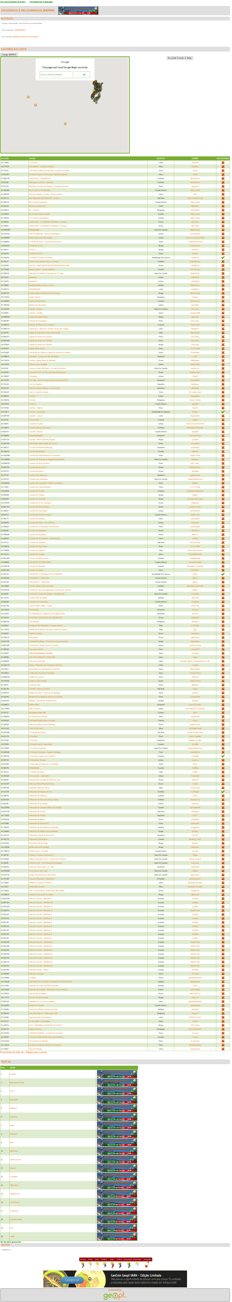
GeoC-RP (195, 606)
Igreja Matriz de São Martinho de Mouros (44, 669)
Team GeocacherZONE (195, 238)
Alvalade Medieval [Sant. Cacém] (41, 285)
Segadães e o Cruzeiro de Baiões (42, 1001)
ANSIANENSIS (34, 289)
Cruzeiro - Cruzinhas (37, 412)
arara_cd (195, 997)
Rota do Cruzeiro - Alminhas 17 (41, 910)
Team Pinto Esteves (195, 550)
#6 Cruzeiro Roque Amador (39, 214)
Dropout (195, 701)
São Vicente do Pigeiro (37, 993)
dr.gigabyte (195, 827)
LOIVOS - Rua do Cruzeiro (39, 689)
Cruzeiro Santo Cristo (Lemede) (41, 586)
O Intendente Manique (37, 760)
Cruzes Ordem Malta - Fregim (40, 606)
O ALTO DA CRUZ (36, 728)
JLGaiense (14, 1211)
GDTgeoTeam (195, 542)
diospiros (195, 459)
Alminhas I (33, 277)
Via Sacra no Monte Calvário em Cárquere (45, 1045)
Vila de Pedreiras (35, 1049)
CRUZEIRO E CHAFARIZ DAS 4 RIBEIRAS (45, 574)
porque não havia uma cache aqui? (42, 875)
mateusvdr (195, 823)
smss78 (195, 693)
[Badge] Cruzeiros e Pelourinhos (26, 37)
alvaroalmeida (195, 807)
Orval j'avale (195, 788)
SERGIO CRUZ (195, 1017)
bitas (12, 1142)
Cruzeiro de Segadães (37, 534)
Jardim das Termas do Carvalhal (41, 673)
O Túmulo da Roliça (36, 772)
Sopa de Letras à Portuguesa (40, 1017)
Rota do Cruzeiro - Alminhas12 (40, 942)
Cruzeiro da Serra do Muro (39, 463)
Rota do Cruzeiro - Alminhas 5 (40, 922)
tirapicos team (195, 372)
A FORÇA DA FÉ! (35, 254)
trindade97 (195, 819)
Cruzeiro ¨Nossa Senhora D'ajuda (42, 439)
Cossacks (195, 863)
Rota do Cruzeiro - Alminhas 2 (40, 914)
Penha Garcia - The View (38, 851)
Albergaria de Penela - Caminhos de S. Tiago (46, 273)
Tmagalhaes (195, 396)
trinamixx (195, 250)
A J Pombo (195, 625)
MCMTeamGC (195, 467)
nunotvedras (195, 990)
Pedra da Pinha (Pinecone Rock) (41, 784)
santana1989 (195, 313)
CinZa (195, 170)
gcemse (195, 614)
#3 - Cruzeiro (34, 210)
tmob (195, 986)
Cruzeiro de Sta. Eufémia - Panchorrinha (44, 538)
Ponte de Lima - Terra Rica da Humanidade (45, 863)
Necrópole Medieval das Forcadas (42, 720)
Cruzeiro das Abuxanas (38, 475)
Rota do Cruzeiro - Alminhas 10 (41, 902)
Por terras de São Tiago (38, 871)
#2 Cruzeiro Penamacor (38, 202)
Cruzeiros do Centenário (38, 602)
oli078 (195, 574)
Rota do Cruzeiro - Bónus (39, 970)
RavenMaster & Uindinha (195, 709)
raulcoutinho (195, 519)
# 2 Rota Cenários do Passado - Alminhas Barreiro (48, 174)
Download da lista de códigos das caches (23, 1052)
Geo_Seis (195, 309)
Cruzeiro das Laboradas (38, 479)
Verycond (195, 598)
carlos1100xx (195, 364)
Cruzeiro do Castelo (36, 554)
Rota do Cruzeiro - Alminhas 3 (40, 918)
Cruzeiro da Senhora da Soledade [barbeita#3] (46, 459)
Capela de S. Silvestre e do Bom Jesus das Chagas (49, 329)
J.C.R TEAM (195, 348)
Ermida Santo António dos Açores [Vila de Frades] (48, 629)
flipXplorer (195, 206)
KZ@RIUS (195, 265)
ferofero (195, 412)
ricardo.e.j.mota (195, 507)
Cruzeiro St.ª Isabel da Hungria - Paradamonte (47, 594)
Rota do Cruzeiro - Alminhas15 (40, 954)
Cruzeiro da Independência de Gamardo (44, 455)
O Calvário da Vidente (37, 732)
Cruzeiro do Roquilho (37, 566)
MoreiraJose (195, 178)
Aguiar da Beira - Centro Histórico (42, 269)
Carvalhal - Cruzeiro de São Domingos (44, 356)
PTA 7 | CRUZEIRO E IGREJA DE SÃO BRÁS (46, 891)
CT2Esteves (15, 1202)
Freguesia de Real (195, 242)
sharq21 (13, 1168)
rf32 (195, 194)
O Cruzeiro (33, 163)
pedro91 (195, 451)
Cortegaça (33, 376)
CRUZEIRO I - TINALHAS (39, 578)
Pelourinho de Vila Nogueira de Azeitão (43, 827)
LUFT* (195, 815)
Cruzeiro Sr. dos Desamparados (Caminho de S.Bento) (50, 590)
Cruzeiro (32, 396)
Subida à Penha (35, 1029)
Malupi (195, 855)
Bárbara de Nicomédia (37, 305)
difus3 (12, 1125)
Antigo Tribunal (34, 297)
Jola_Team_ (195, 321)
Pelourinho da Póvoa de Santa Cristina (43, 800)
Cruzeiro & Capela (36, 424)
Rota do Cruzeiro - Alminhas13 (40, 946)
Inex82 (195, 408)
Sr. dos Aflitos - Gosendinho (39, 1021)
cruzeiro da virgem (36, 471)
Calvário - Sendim (36, 313)
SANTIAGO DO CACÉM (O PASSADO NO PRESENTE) (50, 982)
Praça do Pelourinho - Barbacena (41, 879)
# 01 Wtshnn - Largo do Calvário (41, 166)
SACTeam (195, 222)
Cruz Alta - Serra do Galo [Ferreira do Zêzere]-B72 (48, 380)
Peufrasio (13, 1117)
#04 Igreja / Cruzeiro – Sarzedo (41, 182)
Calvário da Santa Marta (38, 317)
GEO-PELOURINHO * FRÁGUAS (42, 657)
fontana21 (14, 1134)
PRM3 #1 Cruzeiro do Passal (40, 883)
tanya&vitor (195, 641)
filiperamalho (195, 669)
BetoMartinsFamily (17, 1083)
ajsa (195, 629)
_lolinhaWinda (195, 1005)
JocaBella (195, 602)
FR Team (195, 974)
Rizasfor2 (195, 523)
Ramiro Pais (195, 910)
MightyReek (195, 285)
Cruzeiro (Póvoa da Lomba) (39, 428)
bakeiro (195, 843)
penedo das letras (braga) (39, 847)
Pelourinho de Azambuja (38, 804)
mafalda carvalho (195, 740)
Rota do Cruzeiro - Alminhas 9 (40, 938)
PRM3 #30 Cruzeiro (36, 887)
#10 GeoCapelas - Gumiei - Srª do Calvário (45, 194)
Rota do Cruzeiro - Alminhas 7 (40, 930)
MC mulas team (195, 392)
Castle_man (195, 515)
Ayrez (195, 764)
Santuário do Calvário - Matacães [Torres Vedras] (48, 990)
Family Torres (195, 455)
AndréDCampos (195, 1045)
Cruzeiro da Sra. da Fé (38, 467)
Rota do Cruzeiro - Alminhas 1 (40, 898)
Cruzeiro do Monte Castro (39, 558)
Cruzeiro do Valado (36, 570)
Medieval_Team (195, 839)
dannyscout (195, 800)
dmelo (195, 657)
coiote (195, 784)
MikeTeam (14, 1151)
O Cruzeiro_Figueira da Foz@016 (42, 756)
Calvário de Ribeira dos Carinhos (41, 325)
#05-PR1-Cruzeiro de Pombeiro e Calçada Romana (48, 186)
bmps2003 (195, 380)
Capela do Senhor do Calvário (40, 337)
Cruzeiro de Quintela (37, 519)
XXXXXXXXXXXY (195, 1029)
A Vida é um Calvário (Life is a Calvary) (44, 261)
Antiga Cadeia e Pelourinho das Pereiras (44, 293)
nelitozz (195, 495)
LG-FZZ (195, 835)
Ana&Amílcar (195, 982)
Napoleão (195, 166)
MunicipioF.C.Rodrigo (195, 566)
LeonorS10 (195, 443)
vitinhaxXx (195, 847)
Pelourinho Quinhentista (38, 839)
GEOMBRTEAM (195, 554)
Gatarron (195, 760)
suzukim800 (195, 527)
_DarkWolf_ (195, 277)
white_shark (195, 190)
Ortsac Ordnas (195, 400)
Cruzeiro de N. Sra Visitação (40, 503)
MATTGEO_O (195, 993)
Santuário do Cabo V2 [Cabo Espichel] (43, 986)
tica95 (195, 772)
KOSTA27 (195, 570)
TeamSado (195, 776)
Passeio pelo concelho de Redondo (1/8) (44, 780)
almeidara (195, 1009)
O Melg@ (195, 756)
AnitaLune (195, 503)
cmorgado (195, 653)
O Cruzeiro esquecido (37, 748)
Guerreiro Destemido (37, 661)
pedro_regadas (195, 736)
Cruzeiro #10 (34, 420)
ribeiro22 (195, 780)
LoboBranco (195, 752)
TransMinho (195, 210)
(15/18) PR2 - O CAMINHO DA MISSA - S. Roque (48, 226)
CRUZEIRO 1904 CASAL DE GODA (43, 443)
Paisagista (195, 633)
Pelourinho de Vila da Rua (39, 823)
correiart (195, 851)
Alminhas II (33, 281)
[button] (100, 91)
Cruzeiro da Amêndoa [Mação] (40, 447)
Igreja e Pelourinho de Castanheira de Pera (45, 665)
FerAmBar (195, 594)
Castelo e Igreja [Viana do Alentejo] (42, 360)
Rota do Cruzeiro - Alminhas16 (40, 958)
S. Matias (32, 978)
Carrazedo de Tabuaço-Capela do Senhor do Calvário (49, 352)
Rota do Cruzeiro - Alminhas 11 (41, 906)
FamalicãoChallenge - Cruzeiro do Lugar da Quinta (48, 641)
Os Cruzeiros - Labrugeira (39, 776)
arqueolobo (195, 447)
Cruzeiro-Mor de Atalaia (38, 598)
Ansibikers (195, 289)
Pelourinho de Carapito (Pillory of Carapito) (45, 807)
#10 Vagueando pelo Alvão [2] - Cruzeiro (44, 198)
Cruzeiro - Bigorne (36, 408)
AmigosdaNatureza (195, 479)
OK (84, 74)
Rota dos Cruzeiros (36, 974)
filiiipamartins (195, 230)
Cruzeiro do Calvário (37, 550)
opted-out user (15, 1159)
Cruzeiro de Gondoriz (37, 499)
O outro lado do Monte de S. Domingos (44, 764)
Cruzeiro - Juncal (35, 416)
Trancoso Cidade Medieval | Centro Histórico (46, 1037)
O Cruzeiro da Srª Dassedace (40, 744)
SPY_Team (195, 1025)
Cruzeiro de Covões (37, 491)
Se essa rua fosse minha (38, 997)
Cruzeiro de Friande (36, 495)
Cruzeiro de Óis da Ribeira (39, 507)
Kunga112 (195, 257)
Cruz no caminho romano (38, 392)
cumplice (195, 439)
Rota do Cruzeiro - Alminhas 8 (40, 934)
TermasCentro (195, 673)
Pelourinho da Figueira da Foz (40, 792)
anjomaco (195, 186)
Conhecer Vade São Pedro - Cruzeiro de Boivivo (47, 368)
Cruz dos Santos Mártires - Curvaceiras (44, 388)
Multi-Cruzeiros (35, 709)
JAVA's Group (195, 681)
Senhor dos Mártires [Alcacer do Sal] (43, 1009)
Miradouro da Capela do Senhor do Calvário (45, 697)
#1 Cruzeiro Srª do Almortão (39, 190)
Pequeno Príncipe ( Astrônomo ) (41, 855)
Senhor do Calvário (36, 1005)
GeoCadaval (195, 234)
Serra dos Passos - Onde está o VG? (43, 1013)
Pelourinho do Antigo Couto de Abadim (43, 831)
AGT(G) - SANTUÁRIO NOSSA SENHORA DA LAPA (49, 265)
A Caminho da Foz (36, 246)
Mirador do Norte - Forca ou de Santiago (44, 693)
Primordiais (195, 352)
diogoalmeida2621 (195, 1001)
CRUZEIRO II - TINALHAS (39, 582)
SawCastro (195, 875)
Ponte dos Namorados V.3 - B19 (41, 867)
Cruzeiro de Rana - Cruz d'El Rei (41, 523)
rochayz (195, 831)
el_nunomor (195, 1041)
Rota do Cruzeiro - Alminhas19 (40, 962)
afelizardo (195, 388)
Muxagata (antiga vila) (37, 713)
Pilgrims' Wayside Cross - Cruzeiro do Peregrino (47, 859)
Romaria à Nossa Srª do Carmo (41, 895)
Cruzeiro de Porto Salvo (38, 511)
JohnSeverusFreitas (195, 499)
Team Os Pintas (195, 436)
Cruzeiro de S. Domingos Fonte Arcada (44, 527)
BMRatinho (195, 360)
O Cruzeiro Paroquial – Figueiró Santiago (44, 752)
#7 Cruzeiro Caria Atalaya (39, 218)
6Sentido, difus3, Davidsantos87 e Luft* (195, 661)
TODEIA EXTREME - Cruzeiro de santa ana (46, 1033)
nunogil (195, 665)
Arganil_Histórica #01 (37, 301)
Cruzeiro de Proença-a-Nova (40, 515)
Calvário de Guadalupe (38, 321)
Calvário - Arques (35, 309)
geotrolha (195, 471)
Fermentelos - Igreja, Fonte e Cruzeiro (43, 645)
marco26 (195, 163)
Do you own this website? (51, 75)
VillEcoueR (195, 895)
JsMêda (195, 768)
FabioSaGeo (195, 246)
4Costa (195, 610)
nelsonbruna (195, 1049)
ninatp (195, 689)
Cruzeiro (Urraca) (36, 432)
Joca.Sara (195, 345)
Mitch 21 (195, 534)
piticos (195, 578)
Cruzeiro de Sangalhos (38, 530)
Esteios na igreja (35, 633)
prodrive (13, 1074)
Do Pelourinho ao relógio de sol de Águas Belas (47, 614)
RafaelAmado (195, 558)
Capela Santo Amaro (37, 348)
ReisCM (195, 677)
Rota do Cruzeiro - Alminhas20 (40, 966)
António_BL (195, 368)
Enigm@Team (195, 261)
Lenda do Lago (34, 685)
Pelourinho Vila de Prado (38, 843)
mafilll (12, 1236)
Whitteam (195, 685)
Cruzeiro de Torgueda (37, 542)
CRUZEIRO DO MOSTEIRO (40, 562)
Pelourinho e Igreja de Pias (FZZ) (41, 835)
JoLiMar (195, 744)
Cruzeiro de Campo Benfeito (40, 487)
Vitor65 (195, 376)
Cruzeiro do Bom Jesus (38, 546)
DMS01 (195, 483)
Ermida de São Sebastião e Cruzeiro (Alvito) (46, 625)
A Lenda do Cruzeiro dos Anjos (41, 257)
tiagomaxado (195, 475)
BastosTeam (195, 293)
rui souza (195, 1033)
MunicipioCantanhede (195, 428)
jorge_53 (195, 1013)
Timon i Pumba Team (195, 198)
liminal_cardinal (195, 859)
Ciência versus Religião (38, 364)
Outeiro (195, 297)
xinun (195, 356)
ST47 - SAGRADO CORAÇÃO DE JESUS (45, 1025)
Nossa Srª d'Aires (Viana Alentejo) (42, 724)
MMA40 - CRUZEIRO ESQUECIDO (43, 701)
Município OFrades (195, 883)
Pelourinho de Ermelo (37, 811)
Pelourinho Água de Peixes (39, 788)
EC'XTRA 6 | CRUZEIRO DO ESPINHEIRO (45, 618)
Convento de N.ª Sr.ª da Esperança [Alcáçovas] (47, 372)
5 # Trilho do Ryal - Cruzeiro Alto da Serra (45, 242)
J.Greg (195, 1037)
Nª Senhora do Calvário (38, 716)
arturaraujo (195, 716)
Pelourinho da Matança (38, 796)
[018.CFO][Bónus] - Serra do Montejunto (44, 234)
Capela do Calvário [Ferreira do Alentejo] (44, 333)
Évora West (33, 637)
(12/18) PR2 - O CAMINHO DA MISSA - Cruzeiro (47, 222)
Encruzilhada (34, 622)
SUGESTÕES (20, 30)
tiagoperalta (195, 416)
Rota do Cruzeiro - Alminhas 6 (40, 926)
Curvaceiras (34, 610)
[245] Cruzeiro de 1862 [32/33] (40, 238)
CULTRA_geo (195, 269)
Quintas (195, 254)
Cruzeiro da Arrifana (36, 451)
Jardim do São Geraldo (38, 681)
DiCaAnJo (195, 530)
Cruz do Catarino (35, 384)
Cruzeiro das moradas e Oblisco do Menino (45, 483)
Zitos (195, 713)
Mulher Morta (34, 705)
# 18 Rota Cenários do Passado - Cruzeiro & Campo (49, 170)
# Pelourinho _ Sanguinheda (39, 178)
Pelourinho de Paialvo (37, 815)
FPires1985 (195, 325)
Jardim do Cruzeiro (36, 677)
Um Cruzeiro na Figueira (38, 1041)
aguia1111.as (15, 1194)
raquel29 (195, 404)
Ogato (195, 420)
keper (49, 10)
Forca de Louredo (36, 649)
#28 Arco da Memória (37, 206)
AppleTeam (195, 637)
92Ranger (195, 811)
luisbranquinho (195, 879)
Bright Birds (195, 273)
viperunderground (195, 978)
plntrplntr (195, 622)
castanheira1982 (195, 562)
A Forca (32, 250)
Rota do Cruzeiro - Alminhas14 (40, 950)
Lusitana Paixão (16, 1219)
